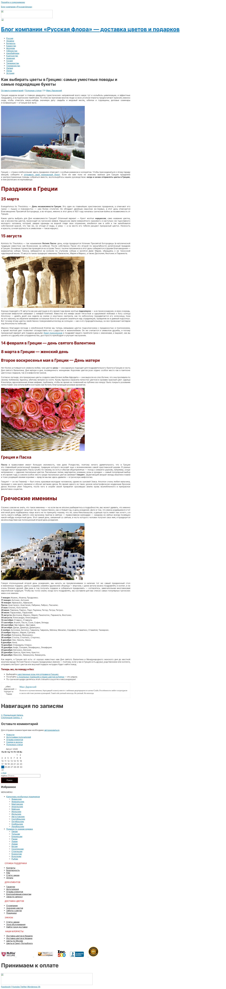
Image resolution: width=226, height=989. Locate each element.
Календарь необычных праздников (23, 796)
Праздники (11, 913)
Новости (10, 734)
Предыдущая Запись (12, 715)
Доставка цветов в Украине (19, 938)
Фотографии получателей (18, 737)
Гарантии (10, 886)
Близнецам (17, 836)
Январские (17, 799)
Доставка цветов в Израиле (19, 936)
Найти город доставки (16, 927)
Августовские (18, 816)
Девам (15, 844)
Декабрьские (18, 826)
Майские (16, 809)
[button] (7, 792)
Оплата (9, 878)
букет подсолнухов (53, 333)
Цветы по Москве (14, 941)
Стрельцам (17, 851)
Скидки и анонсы (14, 742)
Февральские (18, 801)
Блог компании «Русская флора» (16, 7)
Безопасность (13, 870)
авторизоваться (51, 730)
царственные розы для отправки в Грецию (37, 674)
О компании (12, 905)
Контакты (10, 868)
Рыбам (15, 859)
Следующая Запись (11, 717)
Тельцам (16, 834)
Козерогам (17, 854)
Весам (15, 846)
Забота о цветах (14, 910)
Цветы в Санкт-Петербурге (19, 943)
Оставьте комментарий (12, 90)
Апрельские (17, 806)
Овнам (15, 831)
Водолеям (16, 856)
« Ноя (3, 773)
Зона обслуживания (15, 924)
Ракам (14, 839)
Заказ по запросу (14, 896)
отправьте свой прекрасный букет (42, 174)
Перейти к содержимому (13, 2)
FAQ (8, 873)
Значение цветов (14, 908)
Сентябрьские (18, 819)
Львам (15, 841)
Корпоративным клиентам (18, 894)
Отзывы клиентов (14, 739)
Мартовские (17, 804)
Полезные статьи (33, 90)
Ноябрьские (17, 824)
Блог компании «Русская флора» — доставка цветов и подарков (90, 29)
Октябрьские (18, 821)
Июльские (16, 814)
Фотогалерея (12, 889)
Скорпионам (18, 849)
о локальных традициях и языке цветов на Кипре (40, 677)
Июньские (16, 811)
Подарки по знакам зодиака (19, 829)
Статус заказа (12, 875)
